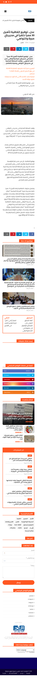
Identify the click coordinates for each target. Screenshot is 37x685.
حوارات (10, 524)
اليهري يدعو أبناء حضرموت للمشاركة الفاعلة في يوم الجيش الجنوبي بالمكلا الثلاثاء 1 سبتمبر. (20, 71)
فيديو (26, 528)
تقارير (22, 42)
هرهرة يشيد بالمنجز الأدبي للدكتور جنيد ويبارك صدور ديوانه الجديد (19, 78)
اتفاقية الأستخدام (13, 673)
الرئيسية (28, 673)
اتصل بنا (4, 673)
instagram (30, 599)
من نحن (21, 673)
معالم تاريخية (29, 531)
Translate (31, 652)
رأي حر (32, 528)
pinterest (31, 616)
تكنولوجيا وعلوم (28, 524)
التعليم (25, 518)
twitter (31, 609)
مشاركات (13, 528)
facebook (31, 612)
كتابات (20, 528)
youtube (31, 596)
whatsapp (30, 606)
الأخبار (29, 456)
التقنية (19, 518)
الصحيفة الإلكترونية (27, 521)
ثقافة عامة (17, 524)
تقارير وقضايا (9, 521)
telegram (31, 602)
